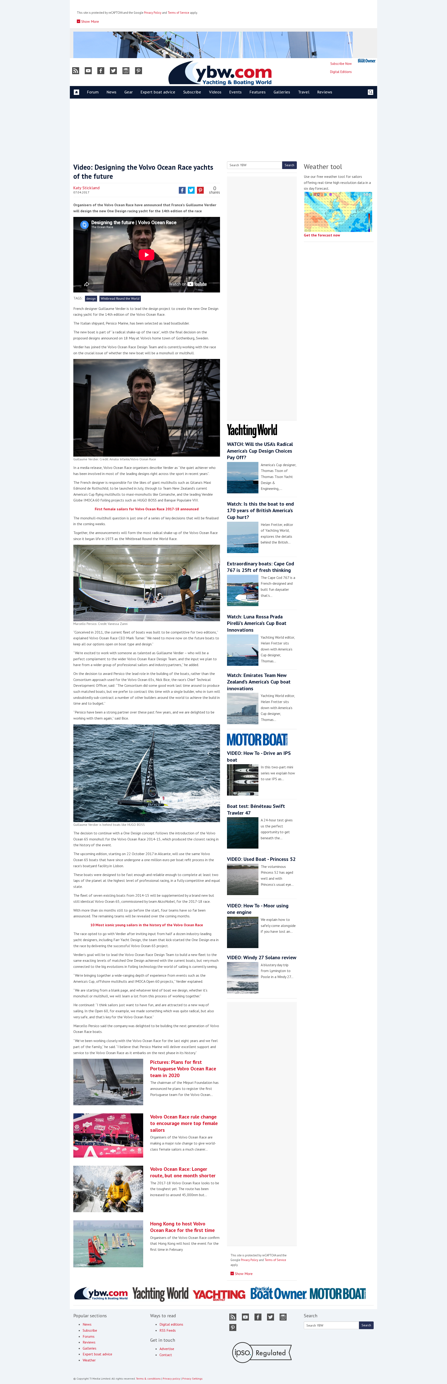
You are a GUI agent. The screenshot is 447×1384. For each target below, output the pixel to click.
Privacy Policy (152, 13)
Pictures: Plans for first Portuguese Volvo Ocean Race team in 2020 (183, 1069)
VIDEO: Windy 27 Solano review (261, 957)
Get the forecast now (322, 235)
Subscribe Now (341, 63)
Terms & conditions (148, 1378)
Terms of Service (178, 13)
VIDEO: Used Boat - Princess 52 (261, 859)
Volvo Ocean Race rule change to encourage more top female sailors (184, 1123)
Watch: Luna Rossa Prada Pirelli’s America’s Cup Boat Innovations (256, 623)
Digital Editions (341, 72)
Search (289, 165)
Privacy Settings (192, 1378)
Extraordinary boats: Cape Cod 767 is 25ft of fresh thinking (260, 567)
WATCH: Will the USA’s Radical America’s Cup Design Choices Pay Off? (260, 451)
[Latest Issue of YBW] (366, 60)
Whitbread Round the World (120, 298)
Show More (89, 21)
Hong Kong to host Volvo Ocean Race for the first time (182, 1227)
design (91, 298)
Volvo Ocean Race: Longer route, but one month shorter (183, 1172)
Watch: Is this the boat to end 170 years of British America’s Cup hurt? (260, 510)
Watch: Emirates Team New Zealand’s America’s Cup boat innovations (259, 682)
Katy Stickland (86, 188)
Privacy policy (171, 1378)
